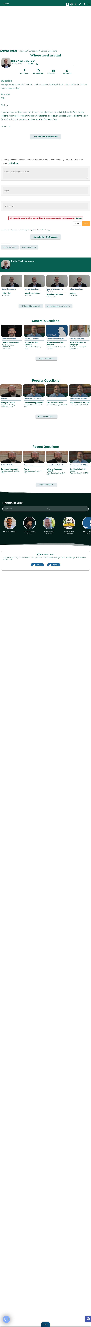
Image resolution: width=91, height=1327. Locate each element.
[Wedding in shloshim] (57, 288)
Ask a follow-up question (47, 136)
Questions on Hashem (78, 398)
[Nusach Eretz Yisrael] (34, 287)
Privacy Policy (31, 230)
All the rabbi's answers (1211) (59, 306)
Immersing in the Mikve (79, 465)
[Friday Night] (11, 287)
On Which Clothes (7, 465)
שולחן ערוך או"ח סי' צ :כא (46, 119)
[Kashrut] (79, 287)
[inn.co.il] (67, 4)
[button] (88, 1319)
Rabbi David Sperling (8, 405)
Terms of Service (42, 230)
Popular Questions (45, 380)
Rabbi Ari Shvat (30, 347)
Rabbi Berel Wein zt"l (76, 347)
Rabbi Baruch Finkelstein (55, 347)
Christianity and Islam (32, 398)
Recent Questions (45, 447)
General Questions (30, 247)
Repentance (28, 465)
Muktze (4, 398)
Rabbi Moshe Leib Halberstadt (8, 346)
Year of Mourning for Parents (55, 290)
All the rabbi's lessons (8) (32, 306)
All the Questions (10, 247)
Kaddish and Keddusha (55, 465)
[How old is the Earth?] (57, 396)
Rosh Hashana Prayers (55, 339)
